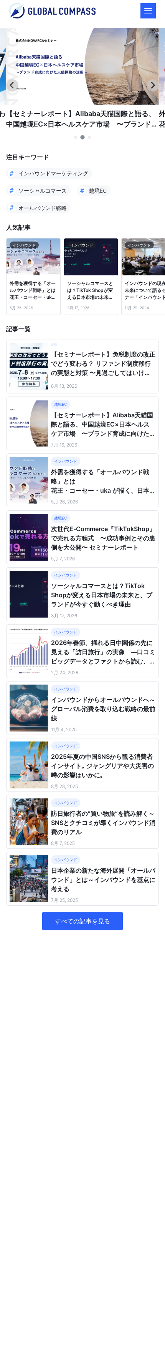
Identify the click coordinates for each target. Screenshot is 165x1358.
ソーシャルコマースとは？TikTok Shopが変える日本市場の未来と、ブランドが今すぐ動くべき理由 (90, 290)
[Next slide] (153, 85)
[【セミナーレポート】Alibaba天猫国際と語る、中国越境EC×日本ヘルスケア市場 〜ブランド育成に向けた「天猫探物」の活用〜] (82, 102)
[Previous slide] (12, 85)
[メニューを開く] (148, 10)
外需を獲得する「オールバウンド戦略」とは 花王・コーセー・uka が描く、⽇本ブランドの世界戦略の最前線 (33, 290)
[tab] (75, 137)
